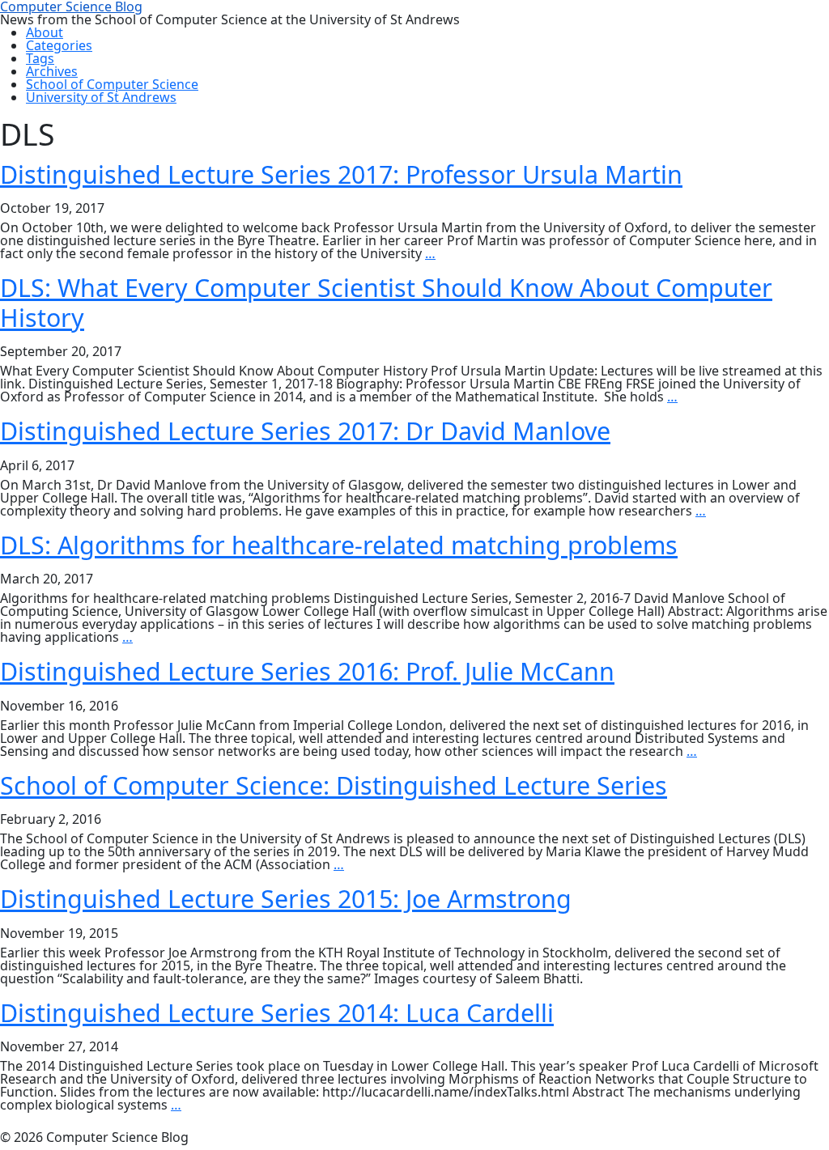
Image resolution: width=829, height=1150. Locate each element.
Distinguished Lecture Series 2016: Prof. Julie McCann (307, 671)
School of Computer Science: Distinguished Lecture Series (333, 785)
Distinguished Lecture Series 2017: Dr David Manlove (305, 431)
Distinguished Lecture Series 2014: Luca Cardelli (277, 1012)
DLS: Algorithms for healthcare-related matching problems (339, 545)
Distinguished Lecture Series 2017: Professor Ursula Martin (341, 174)
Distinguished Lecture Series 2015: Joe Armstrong (286, 898)
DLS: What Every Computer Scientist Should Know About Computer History (386, 302)
